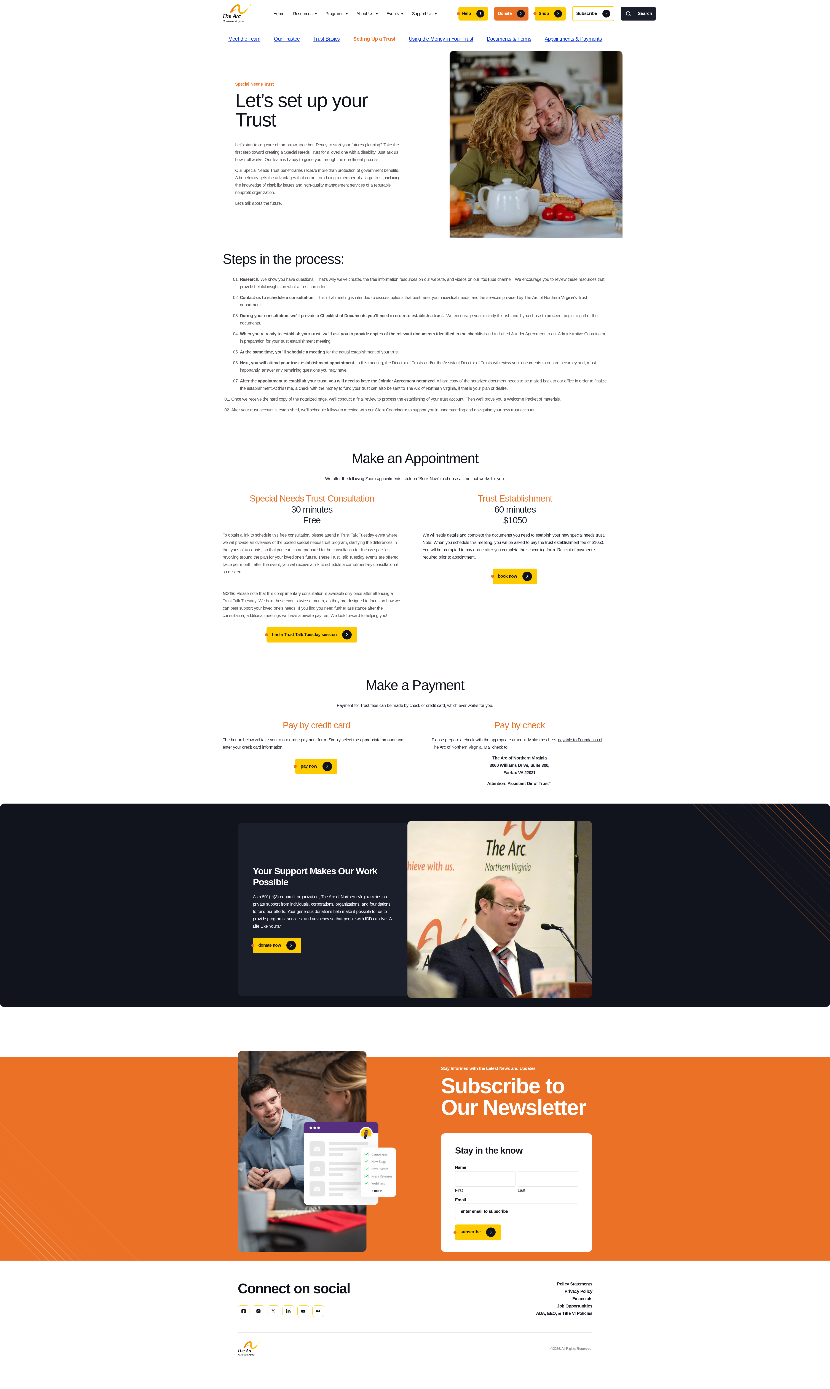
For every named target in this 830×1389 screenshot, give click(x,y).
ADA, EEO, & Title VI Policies (564, 1313)
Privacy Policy (578, 1291)
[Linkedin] (288, 1311)
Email (460, 1199)
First (459, 1190)
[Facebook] (243, 1311)
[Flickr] (318, 1311)
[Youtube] (303, 1311)
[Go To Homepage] (249, 1348)
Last (521, 1190)
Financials (582, 1298)
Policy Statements (574, 1284)
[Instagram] (258, 1311)
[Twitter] (273, 1311)
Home (278, 13)
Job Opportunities (574, 1306)
